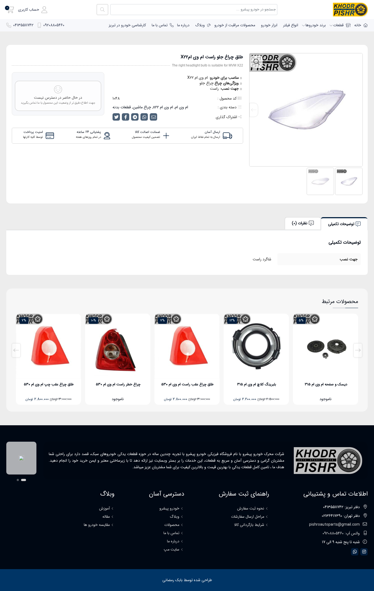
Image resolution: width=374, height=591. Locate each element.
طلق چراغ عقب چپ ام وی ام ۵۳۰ (49, 384)
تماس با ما (160, 25)
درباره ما (183, 25)
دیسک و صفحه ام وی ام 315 (326, 384)
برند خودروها (316, 25)
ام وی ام (181, 107)
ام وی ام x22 (163, 107)
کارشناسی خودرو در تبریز (127, 25)
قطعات (338, 25)
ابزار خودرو (269, 25)
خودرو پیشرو (169, 508)
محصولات (171, 525)
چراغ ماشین (142, 107)
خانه (357, 25)
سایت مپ (171, 549)
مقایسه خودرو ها (97, 525)
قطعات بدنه (122, 107)
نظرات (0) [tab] (299, 223)
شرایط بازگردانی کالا (249, 525)
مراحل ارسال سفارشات (247, 517)
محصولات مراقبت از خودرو (234, 25)
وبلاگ (200, 25)
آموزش (104, 508)
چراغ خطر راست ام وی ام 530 (118, 384)
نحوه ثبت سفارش (250, 508)
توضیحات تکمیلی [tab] (341, 224)
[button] (32, 9)
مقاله (106, 517)
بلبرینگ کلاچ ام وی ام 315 (256, 384)
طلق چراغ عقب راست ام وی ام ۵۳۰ (187, 384)
